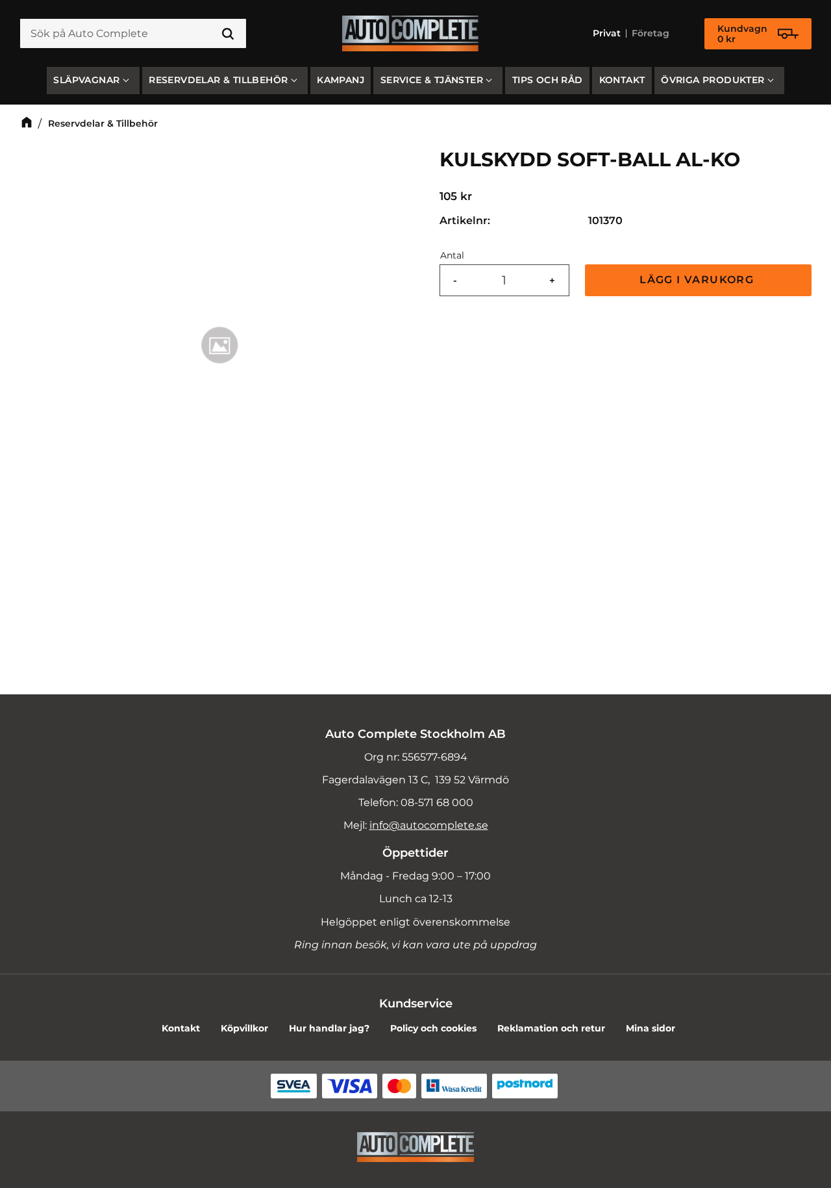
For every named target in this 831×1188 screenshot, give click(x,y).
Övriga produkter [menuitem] (712, 80)
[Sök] (228, 34)
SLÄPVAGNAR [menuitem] (86, 80)
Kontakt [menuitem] (622, 80)
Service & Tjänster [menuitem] (431, 80)
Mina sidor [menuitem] (650, 1028)
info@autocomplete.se (428, 825)
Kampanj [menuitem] (340, 80)
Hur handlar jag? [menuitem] (329, 1028)
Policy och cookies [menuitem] (433, 1028)
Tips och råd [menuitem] (547, 80)
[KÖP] (698, 280)
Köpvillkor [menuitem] (244, 1028)
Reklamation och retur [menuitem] (551, 1028)
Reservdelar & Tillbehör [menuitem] (218, 80)
